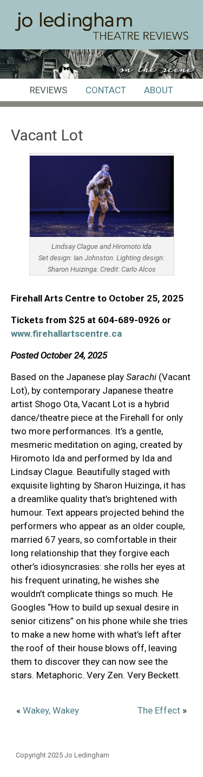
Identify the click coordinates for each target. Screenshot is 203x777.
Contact (106, 90)
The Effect (158, 710)
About (158, 90)
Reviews (48, 90)
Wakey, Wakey (51, 710)
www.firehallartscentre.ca (66, 333)
